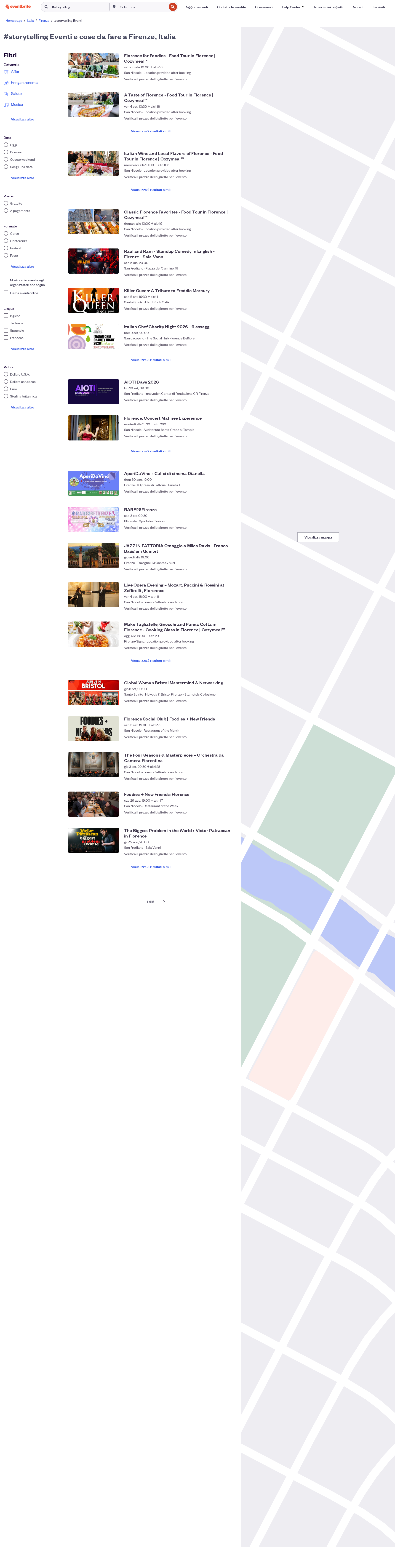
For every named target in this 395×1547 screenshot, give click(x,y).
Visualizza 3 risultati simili (151, 359)
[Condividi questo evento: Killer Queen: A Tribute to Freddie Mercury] (220, 308)
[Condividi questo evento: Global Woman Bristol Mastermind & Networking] (220, 700)
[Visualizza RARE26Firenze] (93, 519)
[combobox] (143, 7)
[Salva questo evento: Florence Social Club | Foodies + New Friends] (229, 736)
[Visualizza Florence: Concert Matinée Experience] (93, 427)
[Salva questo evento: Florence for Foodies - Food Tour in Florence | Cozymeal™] (229, 76)
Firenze (44, 20)
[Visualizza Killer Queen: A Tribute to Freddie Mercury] (93, 300)
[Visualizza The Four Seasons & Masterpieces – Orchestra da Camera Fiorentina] (93, 764)
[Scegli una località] (114, 6)
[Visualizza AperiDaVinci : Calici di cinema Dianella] (93, 483)
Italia (30, 20)
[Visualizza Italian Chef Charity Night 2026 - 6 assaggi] (93, 336)
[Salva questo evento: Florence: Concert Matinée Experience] (229, 435)
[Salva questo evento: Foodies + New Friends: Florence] (229, 812)
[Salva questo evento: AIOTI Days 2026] (229, 399)
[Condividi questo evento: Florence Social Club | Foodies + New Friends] (220, 736)
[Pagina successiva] (164, 901)
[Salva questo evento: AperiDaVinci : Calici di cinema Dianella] (229, 491)
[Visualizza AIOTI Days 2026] (93, 391)
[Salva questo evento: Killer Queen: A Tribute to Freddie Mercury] (229, 308)
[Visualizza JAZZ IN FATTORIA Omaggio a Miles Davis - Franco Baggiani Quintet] (93, 555)
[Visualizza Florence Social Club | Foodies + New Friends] (93, 728)
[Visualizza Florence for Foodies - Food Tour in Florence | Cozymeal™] (93, 65)
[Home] (18, 6)
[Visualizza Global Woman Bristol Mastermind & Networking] (93, 692)
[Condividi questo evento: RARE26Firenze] (220, 527)
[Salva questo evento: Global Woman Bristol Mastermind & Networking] (229, 700)
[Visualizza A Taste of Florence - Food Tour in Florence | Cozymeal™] (93, 104)
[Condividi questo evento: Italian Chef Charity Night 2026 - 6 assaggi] (220, 344)
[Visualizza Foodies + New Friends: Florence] (93, 804)
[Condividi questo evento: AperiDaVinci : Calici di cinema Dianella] (220, 491)
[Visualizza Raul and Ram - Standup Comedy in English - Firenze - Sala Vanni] (93, 261)
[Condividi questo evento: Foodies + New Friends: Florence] (220, 812)
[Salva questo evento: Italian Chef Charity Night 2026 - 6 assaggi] (229, 344)
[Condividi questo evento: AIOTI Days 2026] (220, 399)
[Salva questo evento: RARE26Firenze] (229, 527)
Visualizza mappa (318, 537)
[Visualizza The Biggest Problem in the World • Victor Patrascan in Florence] (93, 840)
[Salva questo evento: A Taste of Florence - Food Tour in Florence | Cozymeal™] (229, 115)
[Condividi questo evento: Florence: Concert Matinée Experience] (220, 435)
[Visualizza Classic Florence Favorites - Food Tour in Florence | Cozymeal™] (93, 221)
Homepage (13, 20)
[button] (293, 7)
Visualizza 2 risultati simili (151, 130)
